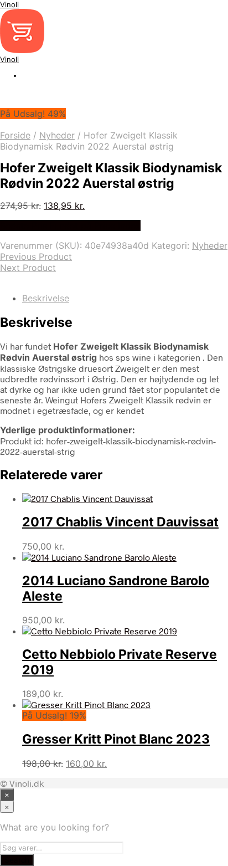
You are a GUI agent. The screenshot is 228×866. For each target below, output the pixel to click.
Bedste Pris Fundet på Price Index (70, 225)
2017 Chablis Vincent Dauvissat (120, 522)
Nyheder (57, 135)
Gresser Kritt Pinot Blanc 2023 (116, 739)
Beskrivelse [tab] (45, 298)
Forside (15, 135)
